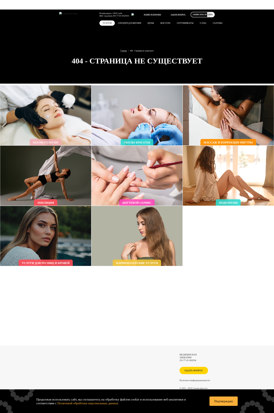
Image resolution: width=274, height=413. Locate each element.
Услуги (107, 23)
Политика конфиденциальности (194, 380)
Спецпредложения (129, 23)
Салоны (217, 23)
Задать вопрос (178, 15)
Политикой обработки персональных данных (87, 403)
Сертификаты (185, 23)
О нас (203, 23)
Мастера (165, 23)
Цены (150, 23)
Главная (124, 51)
